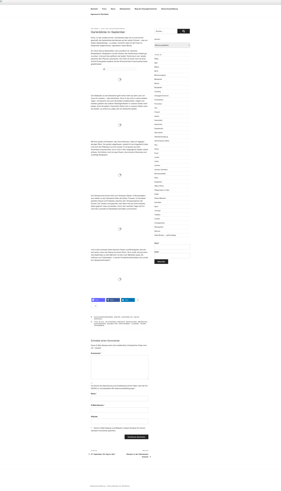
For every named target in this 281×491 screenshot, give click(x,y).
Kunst (156, 153)
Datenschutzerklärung (169, 9)
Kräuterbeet (124, 323)
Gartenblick (127, 317)
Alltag (156, 59)
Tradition (157, 215)
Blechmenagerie (160, 75)
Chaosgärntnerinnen (103, 317)
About (113, 9)
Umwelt (157, 219)
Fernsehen (158, 104)
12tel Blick (99, 322)
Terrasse (98, 319)
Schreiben (157, 202)
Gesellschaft (158, 128)
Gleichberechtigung (161, 137)
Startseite (94, 9)
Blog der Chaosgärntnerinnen (146, 9)
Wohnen (157, 231)
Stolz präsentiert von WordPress (118, 486)
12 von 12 (157, 54)
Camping (157, 91)
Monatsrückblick (160, 173)
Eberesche (142, 322)
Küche (156, 149)
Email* (156, 252)
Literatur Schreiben (161, 169)
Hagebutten (112, 323)
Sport (156, 206)
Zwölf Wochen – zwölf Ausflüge (165, 235)
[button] (98, 300)
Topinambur (99, 325)
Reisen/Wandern (160, 198)
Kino (156, 145)
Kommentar (96, 353)
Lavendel (135, 323)
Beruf (156, 71)
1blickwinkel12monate (115, 322)
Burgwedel (158, 87)
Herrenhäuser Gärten (161, 141)
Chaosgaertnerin (117, 28)
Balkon (156, 67)
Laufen (156, 157)
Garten (117, 317)
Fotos (104, 9)
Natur (136, 317)
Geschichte (158, 124)
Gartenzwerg (100, 323)
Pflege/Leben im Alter (161, 190)
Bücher (156, 83)
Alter (156, 63)
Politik (156, 194)
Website (94, 416)
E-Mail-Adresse (98, 405)
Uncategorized (159, 223)
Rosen (143, 323)
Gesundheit (158, 132)
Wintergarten (158, 227)
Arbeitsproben (125, 9)
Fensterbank (158, 100)
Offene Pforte (159, 186)
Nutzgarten (158, 182)
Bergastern (131, 322)
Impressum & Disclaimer (100, 14)
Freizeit (157, 112)
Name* (156, 243)
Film (155, 108)
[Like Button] (93, 305)
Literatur (157, 165)
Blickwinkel (158, 79)
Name (94, 393)
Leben (156, 161)
